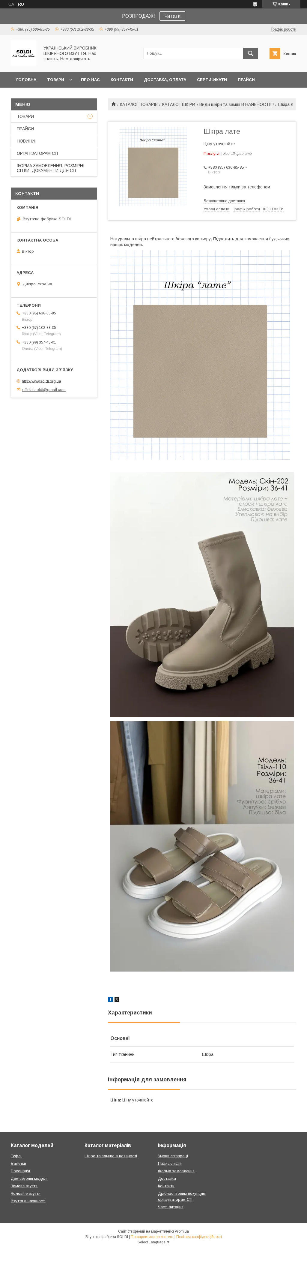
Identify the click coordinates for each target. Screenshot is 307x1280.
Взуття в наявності (28, 1201)
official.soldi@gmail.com (44, 389)
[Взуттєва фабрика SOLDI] (23, 64)
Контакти (166, 1186)
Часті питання (170, 1207)
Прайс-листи (170, 1163)
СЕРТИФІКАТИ (212, 79)
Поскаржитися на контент (152, 1237)
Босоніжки (20, 1171)
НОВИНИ (26, 141)
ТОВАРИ (55, 79)
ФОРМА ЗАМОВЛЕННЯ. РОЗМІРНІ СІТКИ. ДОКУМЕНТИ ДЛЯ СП (50, 168)
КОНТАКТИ (122, 79)
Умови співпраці (173, 1156)
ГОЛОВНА (26, 79)
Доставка (167, 1178)
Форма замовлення (176, 1171)
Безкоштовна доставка (224, 201)
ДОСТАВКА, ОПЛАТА (165, 79)
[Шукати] (250, 53)
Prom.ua (182, 1231)
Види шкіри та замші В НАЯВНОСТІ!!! (236, 104)
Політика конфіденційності (199, 1237)
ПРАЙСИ (246, 79)
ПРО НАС (90, 79)
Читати (172, 16)
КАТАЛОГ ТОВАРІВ (139, 104)
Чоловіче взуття (25, 1193)
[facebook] (110, 1000)
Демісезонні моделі (29, 1178)
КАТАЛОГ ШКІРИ (178, 104)
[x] (117, 1000)
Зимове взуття (24, 1186)
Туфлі (16, 1156)
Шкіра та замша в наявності (111, 1156)
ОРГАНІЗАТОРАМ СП (37, 153)
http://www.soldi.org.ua (41, 381)
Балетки (18, 1163)
